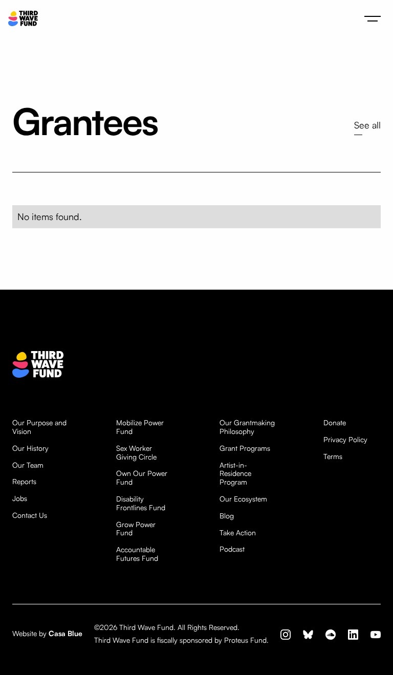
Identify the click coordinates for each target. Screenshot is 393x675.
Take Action (238, 533)
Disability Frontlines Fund (140, 503)
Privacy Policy (345, 440)
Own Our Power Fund (141, 477)
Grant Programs (245, 448)
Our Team (27, 465)
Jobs (19, 498)
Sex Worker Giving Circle (136, 452)
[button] (372, 18)
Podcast (232, 549)
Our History (30, 448)
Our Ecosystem (243, 499)
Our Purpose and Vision (39, 427)
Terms (332, 456)
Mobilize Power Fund (140, 427)
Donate (334, 423)
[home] (23, 18)
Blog (227, 516)
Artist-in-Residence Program (235, 474)
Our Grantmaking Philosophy (247, 427)
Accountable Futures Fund (137, 554)
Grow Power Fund (136, 528)
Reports (24, 481)
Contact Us (29, 515)
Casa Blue (65, 633)
